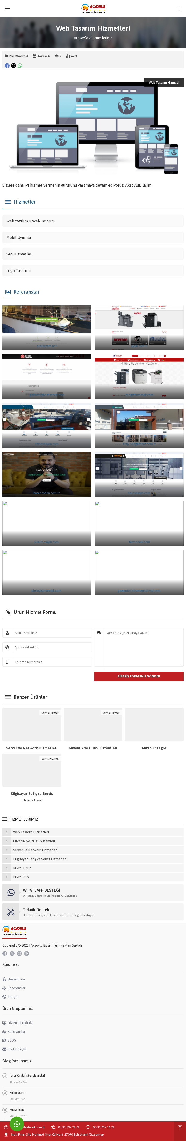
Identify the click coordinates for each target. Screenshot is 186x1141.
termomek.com (139, 542)
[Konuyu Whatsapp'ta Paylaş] (19, 65)
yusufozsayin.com (46, 542)
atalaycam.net (47, 346)
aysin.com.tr (139, 346)
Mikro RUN (17, 1110)
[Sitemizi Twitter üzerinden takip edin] (12, 953)
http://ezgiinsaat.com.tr (139, 444)
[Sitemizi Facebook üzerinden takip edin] (4, 953)
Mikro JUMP (18, 1093)
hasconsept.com (139, 493)
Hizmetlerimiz (101, 38)
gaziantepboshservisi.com (46, 395)
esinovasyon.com (47, 444)
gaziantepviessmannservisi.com (139, 591)
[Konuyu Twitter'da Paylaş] (13, 65)
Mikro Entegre (154, 748)
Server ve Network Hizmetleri (31, 748)
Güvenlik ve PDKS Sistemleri (93, 748)
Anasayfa (81, 38)
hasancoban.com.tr (46, 493)
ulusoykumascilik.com (46, 591)
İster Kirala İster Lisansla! (27, 1075)
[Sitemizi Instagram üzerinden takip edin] (19, 953)
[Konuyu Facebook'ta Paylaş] (7, 65)
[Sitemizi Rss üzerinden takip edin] (26, 953)
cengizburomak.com (139, 395)
